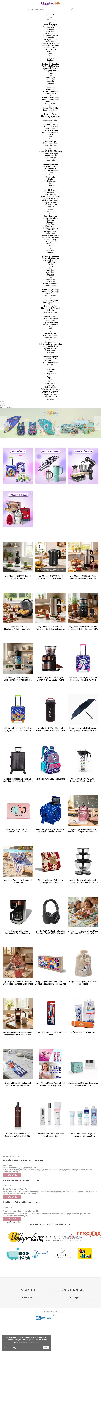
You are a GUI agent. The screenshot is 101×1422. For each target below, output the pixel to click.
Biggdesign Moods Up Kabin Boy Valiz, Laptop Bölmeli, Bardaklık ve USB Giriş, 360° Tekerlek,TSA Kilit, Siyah (18, 782)
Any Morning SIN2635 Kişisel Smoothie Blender (18, 577)
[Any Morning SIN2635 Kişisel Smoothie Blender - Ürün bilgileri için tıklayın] (18, 557)
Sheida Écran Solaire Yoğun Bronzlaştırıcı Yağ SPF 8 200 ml (17, 1135)
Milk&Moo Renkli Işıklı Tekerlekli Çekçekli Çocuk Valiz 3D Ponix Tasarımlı (18, 730)
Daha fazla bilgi (10, 1348)
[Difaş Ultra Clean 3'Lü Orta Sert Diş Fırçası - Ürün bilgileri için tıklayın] (50, 1013)
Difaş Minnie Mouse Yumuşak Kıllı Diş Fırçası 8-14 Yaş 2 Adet (50, 1084)
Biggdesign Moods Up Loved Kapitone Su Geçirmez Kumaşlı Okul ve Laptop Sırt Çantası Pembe (83, 831)
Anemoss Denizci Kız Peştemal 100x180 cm (18, 881)
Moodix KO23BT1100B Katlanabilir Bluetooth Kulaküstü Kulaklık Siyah (50, 932)
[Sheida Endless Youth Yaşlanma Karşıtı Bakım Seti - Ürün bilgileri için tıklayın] (50, 1115)
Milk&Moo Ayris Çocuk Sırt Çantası (50, 779)
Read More (12, 1187)
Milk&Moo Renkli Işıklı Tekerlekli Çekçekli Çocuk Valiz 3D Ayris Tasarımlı (83, 679)
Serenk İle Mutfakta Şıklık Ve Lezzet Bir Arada (23, 1172)
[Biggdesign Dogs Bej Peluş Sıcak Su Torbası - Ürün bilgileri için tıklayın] (83, 962)
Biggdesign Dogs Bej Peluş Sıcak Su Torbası (83, 982)
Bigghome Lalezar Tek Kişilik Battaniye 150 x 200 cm (50, 881)
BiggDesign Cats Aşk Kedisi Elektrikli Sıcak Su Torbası (18, 830)
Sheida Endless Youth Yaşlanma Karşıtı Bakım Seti (50, 1135)
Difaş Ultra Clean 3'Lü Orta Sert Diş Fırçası (50, 1033)
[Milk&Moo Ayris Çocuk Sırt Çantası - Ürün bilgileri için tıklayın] (50, 760)
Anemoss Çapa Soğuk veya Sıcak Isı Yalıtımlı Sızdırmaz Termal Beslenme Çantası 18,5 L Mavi (50, 831)
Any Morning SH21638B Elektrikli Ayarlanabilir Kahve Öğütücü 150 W (83, 628)
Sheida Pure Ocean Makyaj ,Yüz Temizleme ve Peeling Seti (83, 1135)
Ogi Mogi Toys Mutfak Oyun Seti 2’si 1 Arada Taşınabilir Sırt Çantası (18, 982)
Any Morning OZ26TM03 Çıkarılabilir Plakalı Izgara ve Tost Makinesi (18, 629)
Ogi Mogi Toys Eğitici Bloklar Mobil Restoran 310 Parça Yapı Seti (83, 932)
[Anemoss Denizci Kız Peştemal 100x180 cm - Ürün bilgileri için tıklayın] (18, 861)
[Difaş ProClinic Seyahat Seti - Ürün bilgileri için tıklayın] (83, 1013)
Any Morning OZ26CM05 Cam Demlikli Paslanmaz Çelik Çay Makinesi (83, 578)
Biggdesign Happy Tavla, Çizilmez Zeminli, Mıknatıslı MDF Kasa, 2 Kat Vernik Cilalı (50, 983)
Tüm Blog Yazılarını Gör (12, 1234)
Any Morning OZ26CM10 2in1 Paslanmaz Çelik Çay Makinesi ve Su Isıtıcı (50, 629)
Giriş (53, 14)
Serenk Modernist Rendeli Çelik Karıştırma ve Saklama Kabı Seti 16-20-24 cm (83, 882)
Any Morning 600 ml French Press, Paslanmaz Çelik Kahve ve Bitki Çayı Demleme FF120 (18, 1034)
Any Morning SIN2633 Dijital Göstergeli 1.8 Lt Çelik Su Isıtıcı (50, 577)
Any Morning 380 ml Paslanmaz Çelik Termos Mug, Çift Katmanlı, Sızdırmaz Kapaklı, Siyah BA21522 (18, 679)
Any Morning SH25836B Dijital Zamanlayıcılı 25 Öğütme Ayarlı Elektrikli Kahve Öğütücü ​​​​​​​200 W (50, 679)
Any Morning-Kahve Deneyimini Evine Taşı (21, 1192)
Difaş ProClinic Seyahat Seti (83, 1032)
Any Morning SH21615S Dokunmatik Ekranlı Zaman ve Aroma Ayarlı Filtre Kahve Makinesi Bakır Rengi (18, 934)
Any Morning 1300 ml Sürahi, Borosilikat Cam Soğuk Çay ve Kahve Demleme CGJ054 (83, 781)
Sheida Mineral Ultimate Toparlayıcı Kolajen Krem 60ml (83, 1084)
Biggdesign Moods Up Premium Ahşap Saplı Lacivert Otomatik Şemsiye (83, 730)
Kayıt (48, 14)
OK (45, 1347)
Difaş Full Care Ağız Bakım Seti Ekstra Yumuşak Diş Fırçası (18, 1084)
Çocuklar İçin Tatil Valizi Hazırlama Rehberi (21, 1214)
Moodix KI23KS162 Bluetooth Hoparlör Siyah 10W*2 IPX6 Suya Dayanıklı (50, 730)
